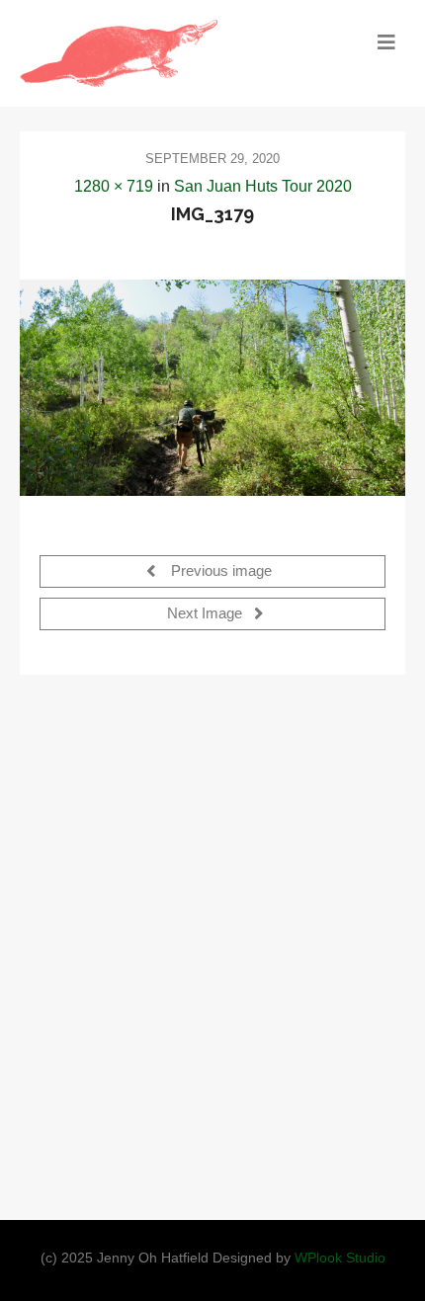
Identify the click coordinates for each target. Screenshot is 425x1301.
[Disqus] (212, 941)
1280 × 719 (113, 186)
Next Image (206, 614)
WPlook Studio (340, 1258)
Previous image (219, 572)
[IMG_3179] (212, 388)
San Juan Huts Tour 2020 (263, 186)
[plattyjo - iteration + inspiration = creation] (164, 53)
